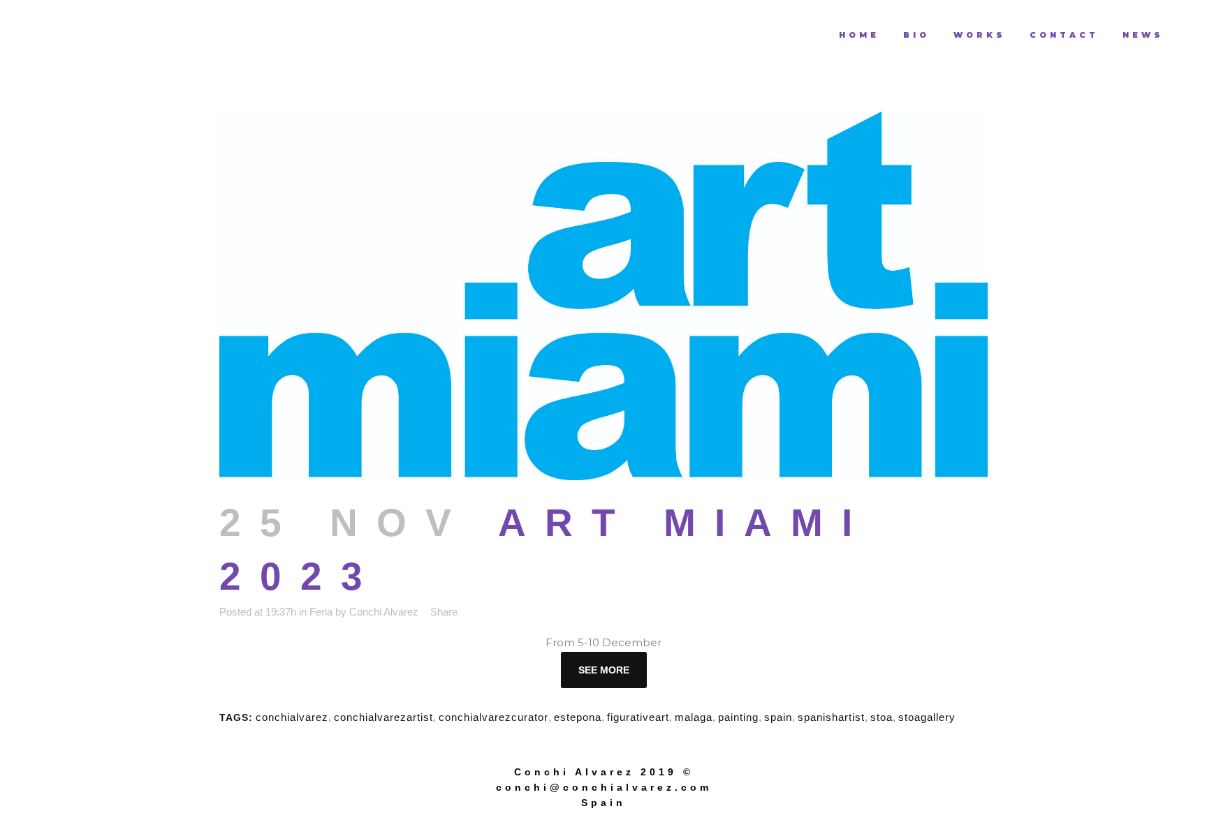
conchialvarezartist (383, 717)
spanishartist (831, 717)
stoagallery (927, 717)
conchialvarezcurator (493, 717)
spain (778, 717)
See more (603, 670)
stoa (881, 717)
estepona (577, 717)
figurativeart (638, 717)
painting (738, 717)
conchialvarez (292, 717)
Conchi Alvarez (383, 612)
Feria (320, 612)
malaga (693, 717)
